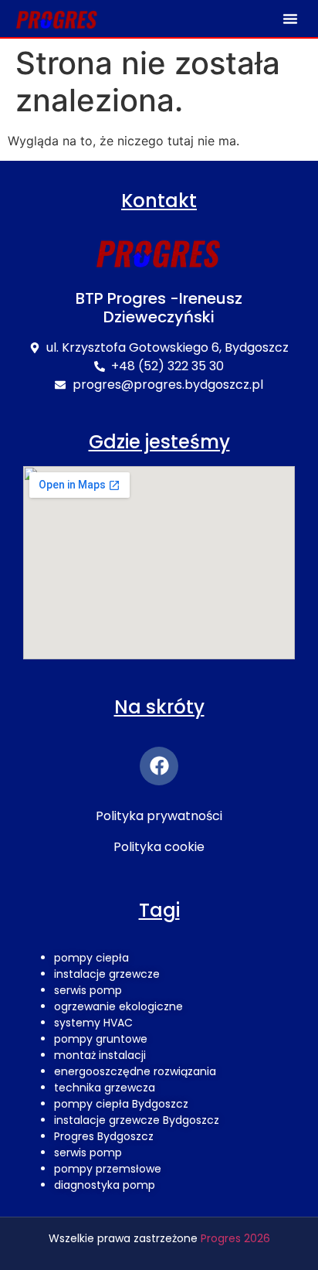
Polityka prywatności (159, 816)
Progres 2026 (235, 1238)
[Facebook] (159, 766)
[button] (290, 18)
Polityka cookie (159, 847)
